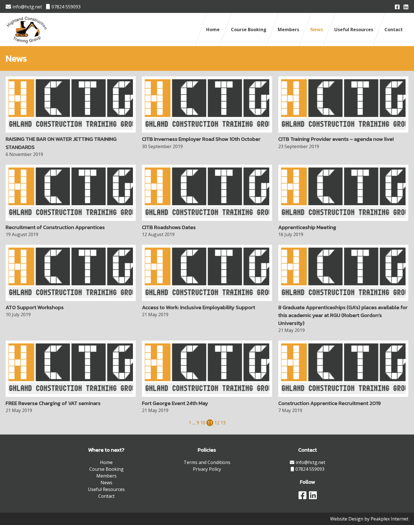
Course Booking (248, 29)
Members (288, 29)
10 (202, 423)
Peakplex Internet (389, 519)
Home (213, 29)
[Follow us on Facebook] (397, 6)
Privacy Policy (207, 469)
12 (216, 423)
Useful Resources (353, 29)
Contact (393, 29)
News (316, 29)
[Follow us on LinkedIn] (406, 6)
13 (223, 423)
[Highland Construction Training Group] (27, 44)
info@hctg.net (27, 7)
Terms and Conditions (207, 462)
